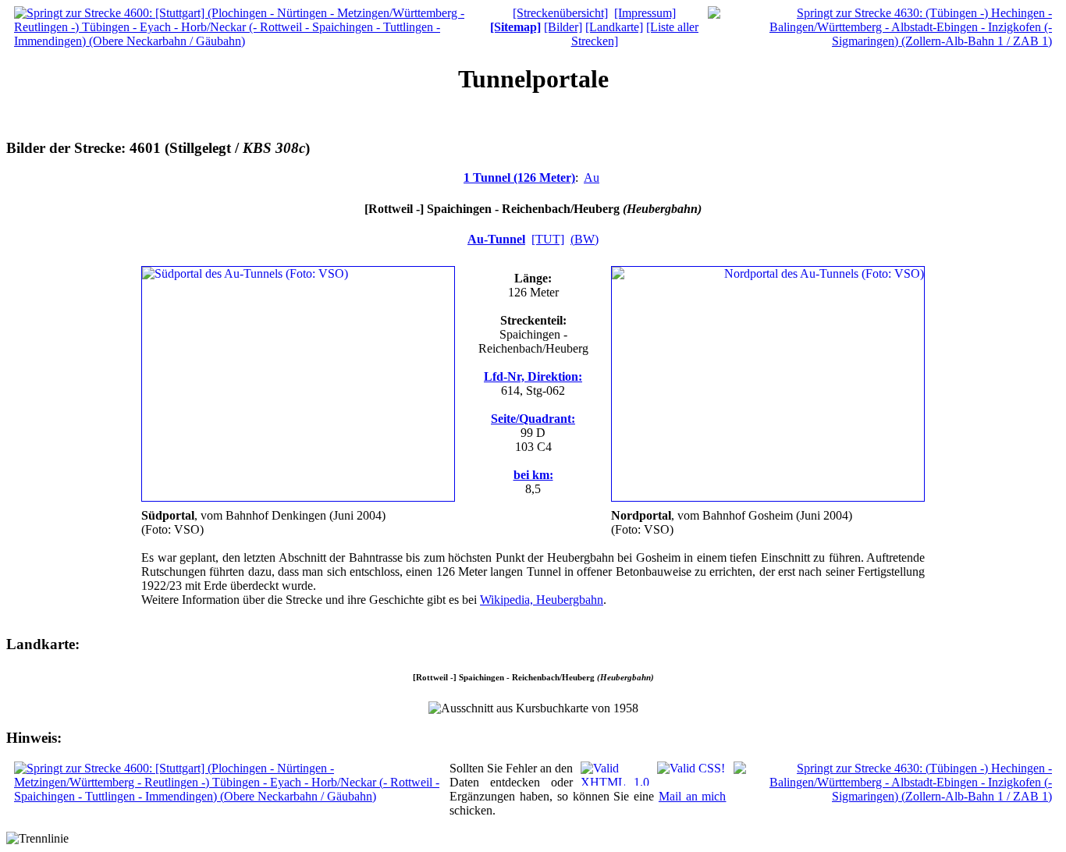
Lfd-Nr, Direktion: (533, 376)
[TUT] (547, 239)
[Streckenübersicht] (560, 13)
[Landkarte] (614, 27)
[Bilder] (563, 27)
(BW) (584, 239)
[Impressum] (645, 13)
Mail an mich (693, 796)
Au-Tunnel (496, 239)
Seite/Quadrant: (533, 418)
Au (591, 177)
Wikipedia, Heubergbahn (541, 599)
